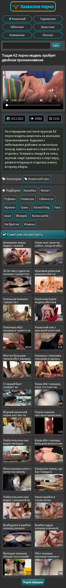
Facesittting (41, 207)
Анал (7, 216)
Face (57, 207)
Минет (45, 190)
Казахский (18, 19)
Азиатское (48, 27)
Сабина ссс (46, 199)
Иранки (9, 207)
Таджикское (48, 19)
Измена (29, 224)
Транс (24, 207)
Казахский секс (39, 179)
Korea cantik (40, 216)
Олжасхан (27, 199)
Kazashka (29, 190)
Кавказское (17, 35)
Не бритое (11, 224)
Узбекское (17, 27)
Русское (48, 35)
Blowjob (21, 216)
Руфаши (10, 199)
